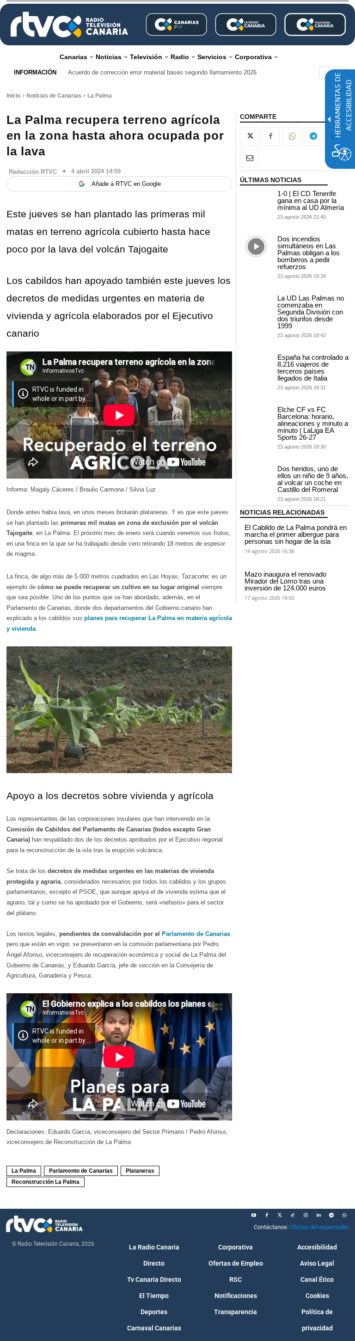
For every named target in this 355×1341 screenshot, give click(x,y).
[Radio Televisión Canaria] (69, 24)
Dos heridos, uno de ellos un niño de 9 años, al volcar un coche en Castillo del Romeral (312, 479)
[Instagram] (305, 1215)
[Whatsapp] (344, 1215)
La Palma (99, 95)
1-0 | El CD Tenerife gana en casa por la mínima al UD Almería (310, 200)
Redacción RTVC (33, 172)
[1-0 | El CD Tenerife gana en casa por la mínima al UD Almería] (256, 201)
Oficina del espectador (319, 1227)
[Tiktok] (292, 1215)
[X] (249, 136)
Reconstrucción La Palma (46, 1182)
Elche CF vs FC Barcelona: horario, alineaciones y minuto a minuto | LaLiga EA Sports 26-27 (312, 423)
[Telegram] (313, 136)
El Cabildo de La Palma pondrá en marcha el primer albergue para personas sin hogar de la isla (296, 534)
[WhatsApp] (291, 136)
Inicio (13, 95)
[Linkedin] (318, 1215)
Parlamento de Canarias (196, 933)
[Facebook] (270, 136)
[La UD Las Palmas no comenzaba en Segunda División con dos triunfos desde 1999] (256, 306)
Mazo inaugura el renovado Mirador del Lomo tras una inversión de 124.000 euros (285, 581)
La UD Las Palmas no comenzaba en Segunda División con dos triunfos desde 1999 (310, 312)
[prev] (325, 72)
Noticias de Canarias (53, 95)
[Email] (249, 158)
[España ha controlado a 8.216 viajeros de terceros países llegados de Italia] (256, 365)
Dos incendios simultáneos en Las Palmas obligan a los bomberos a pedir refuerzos (308, 253)
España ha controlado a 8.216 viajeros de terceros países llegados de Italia (313, 367)
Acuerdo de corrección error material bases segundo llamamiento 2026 (162, 72)
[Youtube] (254, 1215)
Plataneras (140, 1171)
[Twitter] (279, 1215)
